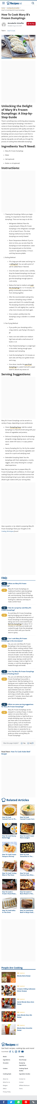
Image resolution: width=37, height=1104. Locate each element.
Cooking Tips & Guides (13, 8)
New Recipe (22, 1060)
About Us (5, 1079)
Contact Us (22, 1079)
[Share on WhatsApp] (18, 1102)
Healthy (21, 1056)
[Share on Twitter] (11, 1102)
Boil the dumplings (15, 624)
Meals (5, 1056)
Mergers (5, 1085)
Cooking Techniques (7, 531)
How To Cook (11, 31)
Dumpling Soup (15, 427)
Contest (21, 1082)
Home (3, 8)
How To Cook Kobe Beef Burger (15, 752)
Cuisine (5, 1068)
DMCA (4, 1088)
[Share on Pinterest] (31, 23)
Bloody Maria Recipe (23, 976)
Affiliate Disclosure (24, 1085)
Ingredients (6, 1060)
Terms (21, 1088)
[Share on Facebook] (3, 1102)
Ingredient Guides (24, 1074)
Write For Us (6, 1082)
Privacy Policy (7, 1092)
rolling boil (14, 264)
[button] (33, 1102)
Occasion (6, 1063)
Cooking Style (7, 1074)
